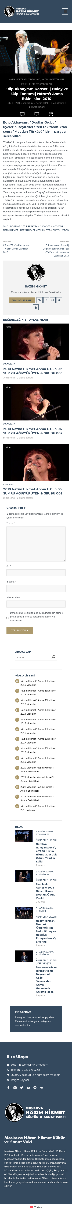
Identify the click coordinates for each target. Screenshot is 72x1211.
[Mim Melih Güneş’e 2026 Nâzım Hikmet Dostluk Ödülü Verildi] (24, 876)
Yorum (10, 523)
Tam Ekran (51, 119)
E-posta (11, 581)
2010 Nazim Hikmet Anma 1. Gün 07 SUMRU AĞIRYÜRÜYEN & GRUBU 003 (33, 371)
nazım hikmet (10, 230)
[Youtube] (28, 1087)
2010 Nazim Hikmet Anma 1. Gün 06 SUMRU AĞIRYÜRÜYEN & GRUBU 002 (33, 431)
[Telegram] (35, 1087)
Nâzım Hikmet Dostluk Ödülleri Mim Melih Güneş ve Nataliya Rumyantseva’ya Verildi (46, 931)
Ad (8, 566)
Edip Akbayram (31, 226)
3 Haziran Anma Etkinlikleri (44, 833)
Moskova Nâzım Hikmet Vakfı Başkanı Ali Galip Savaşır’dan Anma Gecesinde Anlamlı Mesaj (46, 979)
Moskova (58, 226)
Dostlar (15, 226)
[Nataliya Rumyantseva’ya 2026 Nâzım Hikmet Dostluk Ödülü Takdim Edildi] (24, 836)
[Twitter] (21, 1087)
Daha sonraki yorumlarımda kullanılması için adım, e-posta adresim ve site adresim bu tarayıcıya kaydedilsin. (37, 617)
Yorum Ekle (28, 103)
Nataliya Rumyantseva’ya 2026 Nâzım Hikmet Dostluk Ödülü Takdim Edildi (46, 853)
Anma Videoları (18, 79)
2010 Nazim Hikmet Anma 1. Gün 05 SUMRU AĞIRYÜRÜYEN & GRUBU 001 (32, 491)
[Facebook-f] (8, 1087)
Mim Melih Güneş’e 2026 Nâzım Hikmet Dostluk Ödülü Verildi (45, 891)
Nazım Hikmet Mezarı (32, 230)
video (65, 230)
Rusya (56, 230)
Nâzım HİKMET (43, 103)
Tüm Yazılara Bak (22, 300)
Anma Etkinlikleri (46, 840)
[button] (65, 11)
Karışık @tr (44, 963)
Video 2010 (34, 79)
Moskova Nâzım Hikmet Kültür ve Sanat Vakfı (34, 1140)
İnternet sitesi (13, 597)
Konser (46, 226)
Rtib (48, 230)
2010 (5, 226)
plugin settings (39, 1025)
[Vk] (41, 1087)
